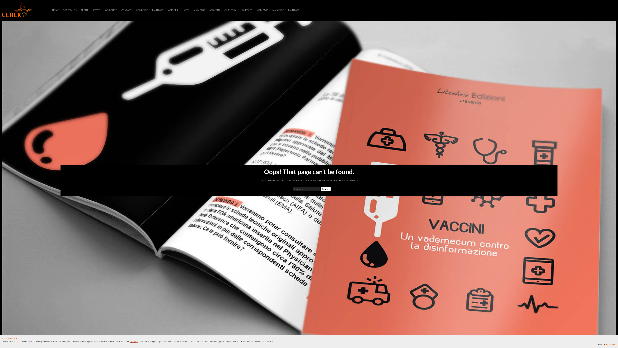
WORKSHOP (111, 10)
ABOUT (84, 10)
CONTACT (126, 10)
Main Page (158, 10)
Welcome (173, 10)
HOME (55, 10)
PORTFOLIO (69, 10)
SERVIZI (96, 10)
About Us (214, 10)
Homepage (142, 10)
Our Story (230, 10)
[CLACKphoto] (17, 10)
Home (186, 10)
